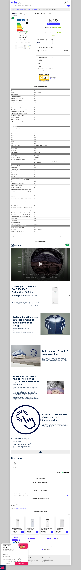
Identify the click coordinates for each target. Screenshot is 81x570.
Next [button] (69, 295)
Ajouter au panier (53, 24)
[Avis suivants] (69, 542)
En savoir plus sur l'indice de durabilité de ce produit (46, 236)
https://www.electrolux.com (20, 508)
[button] (65, 3)
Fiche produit (16, 236)
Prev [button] (41, 295)
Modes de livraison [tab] (40, 490)
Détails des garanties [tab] (40, 482)
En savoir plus (52, 78)
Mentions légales (45, 559)
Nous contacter (31, 561)
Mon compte (30, 563)
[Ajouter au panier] (22, 532)
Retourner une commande (33, 560)
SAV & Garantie (31, 557)
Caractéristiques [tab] (40, 87)
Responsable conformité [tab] (40, 499)
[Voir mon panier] (68, 3)
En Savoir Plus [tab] (40, 241)
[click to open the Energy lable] (67, 245)
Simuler (53, 29)
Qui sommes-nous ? (46, 557)
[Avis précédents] (23, 542)
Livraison (44, 563)
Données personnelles (46, 561)
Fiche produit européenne (28, 236)
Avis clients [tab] (40, 478)
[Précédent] (69, 515)
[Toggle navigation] (12, 6)
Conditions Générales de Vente (48, 560)
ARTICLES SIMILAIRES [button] (40, 512)
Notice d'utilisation (64, 236)
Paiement (29, 559)
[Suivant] (68, 515)
